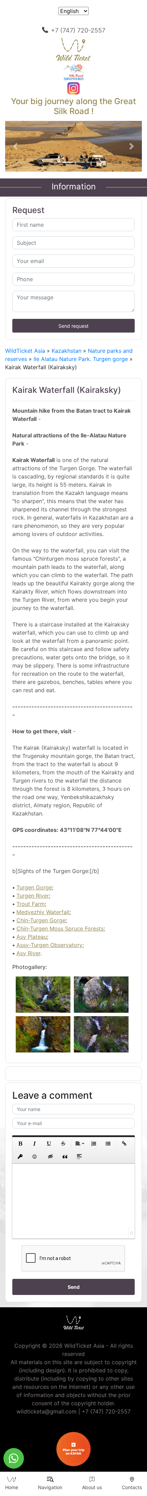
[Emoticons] (34, 1156)
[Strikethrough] (63, 1143)
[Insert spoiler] (79, 1156)
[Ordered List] (93, 1143)
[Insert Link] (124, 1143)
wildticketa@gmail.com (46, 1411)
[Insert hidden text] (50, 1156)
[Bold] (20, 1143)
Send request (73, 326)
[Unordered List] (108, 1143)
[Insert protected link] (20, 1156)
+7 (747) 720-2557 (78, 30)
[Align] (79, 1143)
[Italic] (34, 1143)
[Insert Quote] (64, 1156)
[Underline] (48, 1143)
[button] (15, 146)
